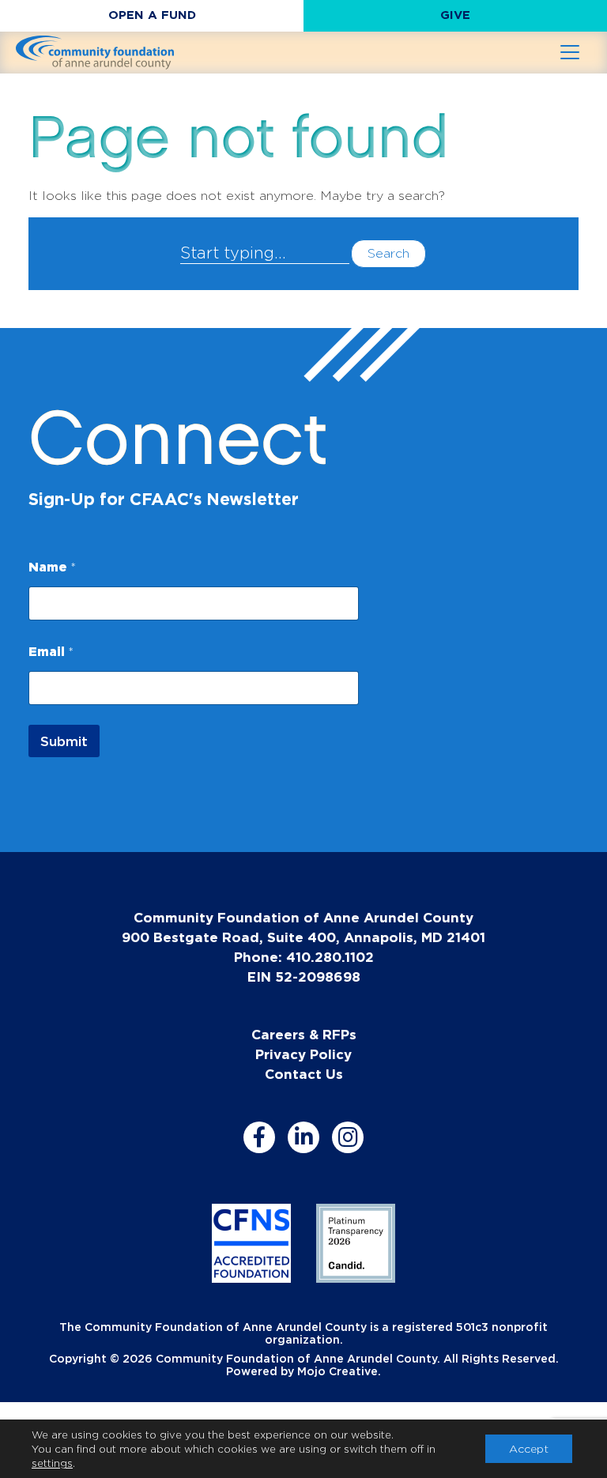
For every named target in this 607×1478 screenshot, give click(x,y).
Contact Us (304, 1073)
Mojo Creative (337, 1371)
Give (455, 14)
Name (52, 567)
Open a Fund (152, 14)
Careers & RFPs (303, 1034)
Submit (64, 740)
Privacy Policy (303, 1053)
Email (51, 651)
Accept (529, 1448)
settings (52, 1463)
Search (388, 253)
